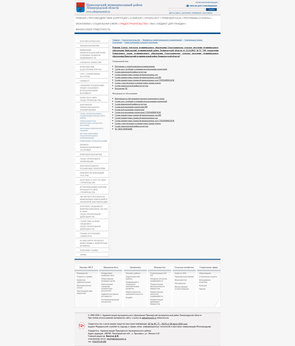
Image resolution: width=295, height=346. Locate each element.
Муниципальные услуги (84, 286)
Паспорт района (133, 273)
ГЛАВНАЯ (81, 18)
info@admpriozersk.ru (116, 339)
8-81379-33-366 (99, 341)
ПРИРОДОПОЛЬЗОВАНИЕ (91, 154)
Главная (116, 40)
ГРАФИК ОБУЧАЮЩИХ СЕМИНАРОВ (90, 234)
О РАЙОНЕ (136, 18)
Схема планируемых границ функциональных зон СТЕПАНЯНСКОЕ (144, 80)
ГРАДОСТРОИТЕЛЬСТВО (134, 23)
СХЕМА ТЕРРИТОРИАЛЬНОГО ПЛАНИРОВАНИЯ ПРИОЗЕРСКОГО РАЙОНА (92, 116)
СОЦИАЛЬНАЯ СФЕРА (105, 23)
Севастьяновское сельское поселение (141, 42)
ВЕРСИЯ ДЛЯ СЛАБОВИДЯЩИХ (203, 6)
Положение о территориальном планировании (135, 66)
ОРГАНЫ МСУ (152, 18)
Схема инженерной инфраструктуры (131, 71)
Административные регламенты (109, 295)
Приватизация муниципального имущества (157, 286)
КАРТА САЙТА (174, 13)
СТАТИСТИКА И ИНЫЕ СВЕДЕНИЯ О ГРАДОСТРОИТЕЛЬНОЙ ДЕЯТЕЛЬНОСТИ (90, 225)
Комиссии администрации (84, 281)
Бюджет (129, 297)
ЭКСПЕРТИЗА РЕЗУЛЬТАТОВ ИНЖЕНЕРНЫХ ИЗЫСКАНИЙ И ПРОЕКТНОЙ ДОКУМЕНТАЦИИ (94, 199)
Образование (205, 273)
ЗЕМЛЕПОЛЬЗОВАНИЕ (89, 45)
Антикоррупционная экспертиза (110, 301)
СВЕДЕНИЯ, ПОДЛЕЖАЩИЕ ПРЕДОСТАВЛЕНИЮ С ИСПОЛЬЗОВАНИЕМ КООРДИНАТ (92, 89)
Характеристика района (133, 278)
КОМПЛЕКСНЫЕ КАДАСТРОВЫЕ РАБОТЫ (90, 68)
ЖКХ (152, 23)
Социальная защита (208, 277)
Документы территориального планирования (162, 40)
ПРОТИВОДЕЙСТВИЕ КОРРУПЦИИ (108, 18)
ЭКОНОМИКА (83, 23)
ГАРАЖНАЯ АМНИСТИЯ (90, 62)
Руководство (82, 273)
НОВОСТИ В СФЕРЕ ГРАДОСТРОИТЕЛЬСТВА (90, 98)
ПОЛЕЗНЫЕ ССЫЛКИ (89, 250)
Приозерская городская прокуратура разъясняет (107, 287)
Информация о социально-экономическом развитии (132, 285)
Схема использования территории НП (131, 106)
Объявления (180, 283)
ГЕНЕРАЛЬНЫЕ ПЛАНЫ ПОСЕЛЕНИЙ (93, 141)
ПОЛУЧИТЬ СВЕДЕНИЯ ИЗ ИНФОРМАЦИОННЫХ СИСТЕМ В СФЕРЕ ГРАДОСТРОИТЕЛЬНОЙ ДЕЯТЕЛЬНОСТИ (94, 211)
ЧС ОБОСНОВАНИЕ (123, 128)
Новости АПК (180, 273)
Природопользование (184, 277)
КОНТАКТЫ (207, 13)
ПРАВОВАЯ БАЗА (171, 18)
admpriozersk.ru (149, 318)
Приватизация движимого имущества (156, 302)
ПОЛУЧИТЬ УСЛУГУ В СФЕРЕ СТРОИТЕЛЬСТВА (93, 181)
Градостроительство (131, 40)
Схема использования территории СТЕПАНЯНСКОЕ (138, 112)
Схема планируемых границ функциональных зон (136, 74)
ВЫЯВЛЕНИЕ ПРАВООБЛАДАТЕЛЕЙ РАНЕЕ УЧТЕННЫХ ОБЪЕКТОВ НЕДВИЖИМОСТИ (93, 54)
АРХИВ (83, 254)
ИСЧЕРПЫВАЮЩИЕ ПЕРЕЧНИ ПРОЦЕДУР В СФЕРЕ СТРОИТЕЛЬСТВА (93, 189)
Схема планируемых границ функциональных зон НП (138, 77)
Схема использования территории (129, 109)
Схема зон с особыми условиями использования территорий (141, 69)
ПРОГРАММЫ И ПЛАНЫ (196, 18)
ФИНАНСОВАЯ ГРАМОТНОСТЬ (93, 29)
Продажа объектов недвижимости (158, 280)
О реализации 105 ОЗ (158, 274)
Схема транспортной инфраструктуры (131, 85)
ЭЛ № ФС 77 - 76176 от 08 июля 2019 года (167, 324)
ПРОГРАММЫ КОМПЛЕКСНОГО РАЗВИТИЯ (91, 129)
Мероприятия (181, 280)
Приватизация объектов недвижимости (156, 294)
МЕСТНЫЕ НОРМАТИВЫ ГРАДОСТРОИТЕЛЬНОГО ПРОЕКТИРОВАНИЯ (89, 136)
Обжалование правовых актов (108, 280)
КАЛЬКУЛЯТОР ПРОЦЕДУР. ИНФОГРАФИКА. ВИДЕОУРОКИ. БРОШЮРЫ (94, 243)
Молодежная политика (204, 281)
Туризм (202, 289)
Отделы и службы (84, 277)
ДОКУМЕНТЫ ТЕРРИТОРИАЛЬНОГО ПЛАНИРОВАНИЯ (89, 107)
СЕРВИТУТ (84, 81)
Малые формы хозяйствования (182, 288)
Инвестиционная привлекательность (134, 293)
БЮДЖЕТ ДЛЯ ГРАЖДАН (171, 23)
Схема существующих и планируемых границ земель (138, 82)
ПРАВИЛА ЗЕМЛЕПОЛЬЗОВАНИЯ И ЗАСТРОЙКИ (90, 147)
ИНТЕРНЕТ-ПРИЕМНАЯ (191, 13)
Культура (203, 285)
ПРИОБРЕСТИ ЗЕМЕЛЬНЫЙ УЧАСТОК (92, 174)
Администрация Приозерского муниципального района (115, 7)
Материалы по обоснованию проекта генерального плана (139, 98)
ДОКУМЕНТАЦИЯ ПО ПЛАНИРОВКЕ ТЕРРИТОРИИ (92, 167)
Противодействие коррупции (84, 292)
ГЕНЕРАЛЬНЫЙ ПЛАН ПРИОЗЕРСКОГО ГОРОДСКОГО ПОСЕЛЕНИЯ (91, 123)
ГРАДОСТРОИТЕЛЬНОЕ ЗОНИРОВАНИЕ (90, 160)
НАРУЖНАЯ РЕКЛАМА (90, 41)
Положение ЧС (121, 88)
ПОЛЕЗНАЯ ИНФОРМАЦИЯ (207, 2)
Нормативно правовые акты (107, 274)
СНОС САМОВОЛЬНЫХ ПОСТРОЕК (90, 75)
